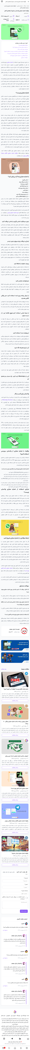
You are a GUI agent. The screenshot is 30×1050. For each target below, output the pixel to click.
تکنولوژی (8, 1015)
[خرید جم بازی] (15, 657)
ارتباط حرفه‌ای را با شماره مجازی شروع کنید (19, 55)
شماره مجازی (19, 6)
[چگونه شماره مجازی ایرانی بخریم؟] (15, 843)
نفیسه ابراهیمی (23, 758)
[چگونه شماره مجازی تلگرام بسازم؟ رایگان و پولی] (15, 811)
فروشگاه (18, 1015)
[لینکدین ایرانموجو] (20, 1038)
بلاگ (25, 6)
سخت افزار (3, 1015)
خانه (28, 6)
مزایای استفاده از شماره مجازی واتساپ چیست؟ (17, 53)
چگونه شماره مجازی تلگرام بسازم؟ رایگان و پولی (16, 821)
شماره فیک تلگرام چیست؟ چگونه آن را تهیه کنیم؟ (16, 689)
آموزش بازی (13, 1015)
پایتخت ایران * (24, 890)
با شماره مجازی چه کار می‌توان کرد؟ (20, 47)
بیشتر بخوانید (15, 700)
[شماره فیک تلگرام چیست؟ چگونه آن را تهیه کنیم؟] (15, 679)
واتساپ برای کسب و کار (23, 49)
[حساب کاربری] (21, 1048)
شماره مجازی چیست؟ (23, 45)
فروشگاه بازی (23, 1015)
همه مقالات (3, 669)
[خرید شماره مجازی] (15, 645)
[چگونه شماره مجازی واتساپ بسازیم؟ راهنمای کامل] (15, 31)
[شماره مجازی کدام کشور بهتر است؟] (15, 778)
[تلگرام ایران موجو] (12, 1038)
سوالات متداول (24, 57)
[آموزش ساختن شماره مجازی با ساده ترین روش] (15, 746)
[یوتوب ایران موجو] (28, 1039)
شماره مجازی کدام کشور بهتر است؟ (19, 788)
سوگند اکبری (24, 691)
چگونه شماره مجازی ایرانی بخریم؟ (20, 853)
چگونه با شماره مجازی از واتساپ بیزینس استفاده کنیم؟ (16, 51)
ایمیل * (26, 884)
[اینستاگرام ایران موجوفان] (4, 1038)
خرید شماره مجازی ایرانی (13, 212)
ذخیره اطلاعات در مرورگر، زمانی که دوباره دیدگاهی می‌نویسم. (13, 898)
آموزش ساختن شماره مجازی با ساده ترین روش (16, 756)
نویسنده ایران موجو (15, 629)
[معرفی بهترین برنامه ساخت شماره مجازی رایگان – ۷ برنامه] (15, 711)
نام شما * (26, 878)
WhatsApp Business (7, 400)
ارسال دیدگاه (24, 911)
